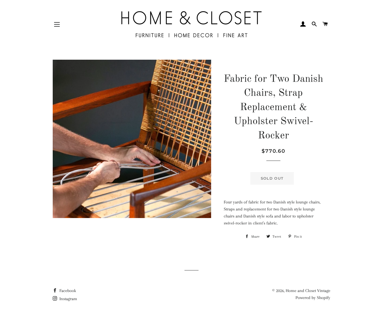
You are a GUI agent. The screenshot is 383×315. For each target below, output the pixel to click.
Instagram (67, 298)
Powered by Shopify (313, 297)
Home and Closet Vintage (308, 290)
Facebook (67, 290)
